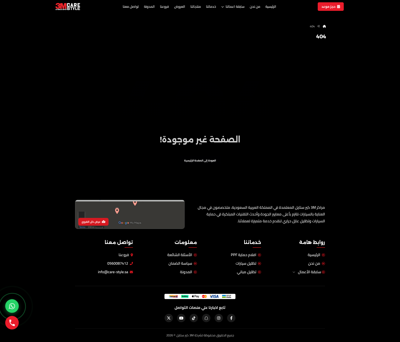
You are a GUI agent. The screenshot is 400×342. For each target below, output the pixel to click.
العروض (179, 6)
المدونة (149, 6)
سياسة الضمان (180, 263)
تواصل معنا (131, 6)
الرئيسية (270, 6)
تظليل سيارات (246, 263)
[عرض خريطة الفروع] (130, 214)
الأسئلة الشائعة (179, 255)
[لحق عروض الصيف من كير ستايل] (12, 306)
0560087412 (117, 263)
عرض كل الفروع (91, 221)
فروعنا (164, 6)
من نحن (255, 6)
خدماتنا (211, 6)
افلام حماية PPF (243, 255)
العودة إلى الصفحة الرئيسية (200, 160)
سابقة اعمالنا (235, 6)
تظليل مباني (246, 272)
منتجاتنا (195, 6)
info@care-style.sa (113, 272)
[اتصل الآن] (12, 322)
